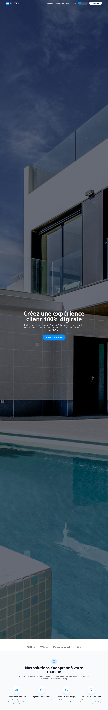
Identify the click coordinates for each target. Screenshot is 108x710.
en (83, 3)
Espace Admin (96, 3)
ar (86, 3)
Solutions (50, 3)
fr (79, 3)
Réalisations (60, 3)
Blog (67, 3)
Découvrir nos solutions (54, 337)
